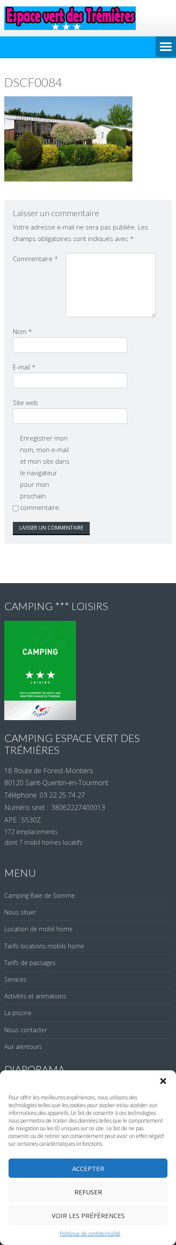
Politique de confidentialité (90, 1233)
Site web (25, 402)
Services (15, 979)
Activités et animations (35, 996)
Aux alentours (23, 1046)
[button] (163, 1081)
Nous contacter (25, 1030)
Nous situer (20, 912)
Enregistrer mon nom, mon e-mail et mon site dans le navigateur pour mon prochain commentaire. (45, 473)
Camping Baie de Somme (39, 895)
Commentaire (35, 258)
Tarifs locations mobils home (44, 946)
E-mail (24, 367)
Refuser (88, 1192)
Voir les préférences (88, 1215)
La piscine (18, 1013)
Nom (22, 331)
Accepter (88, 1168)
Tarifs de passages (30, 963)
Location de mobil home (38, 929)
